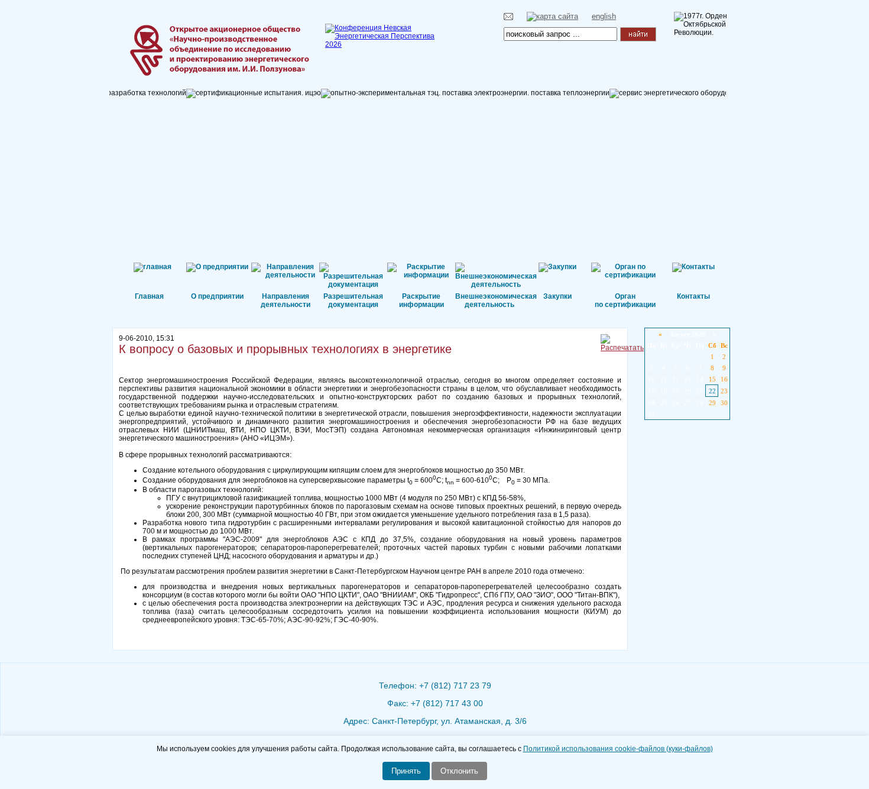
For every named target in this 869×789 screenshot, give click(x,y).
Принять (406, 771)
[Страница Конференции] (384, 44)
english (604, 16)
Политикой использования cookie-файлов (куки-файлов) (618, 749)
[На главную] (177, 32)
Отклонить (459, 771)
